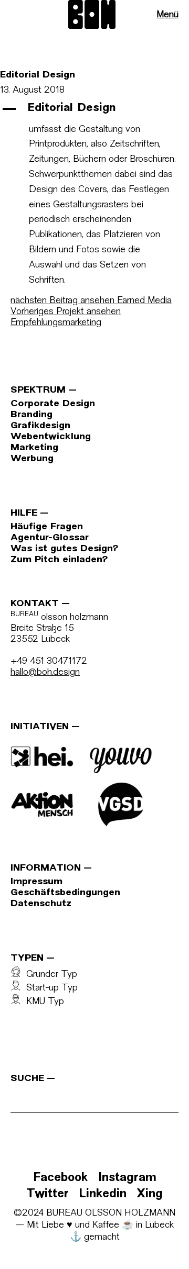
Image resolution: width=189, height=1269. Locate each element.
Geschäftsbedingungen (65, 892)
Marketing (34, 447)
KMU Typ (42, 1001)
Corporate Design (52, 403)
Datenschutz (40, 903)
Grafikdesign (40, 425)
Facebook (60, 1178)
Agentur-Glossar (49, 537)
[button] (94, 109)
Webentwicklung (50, 436)
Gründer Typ (49, 974)
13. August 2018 (32, 90)
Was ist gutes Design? (64, 548)
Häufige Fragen (46, 526)
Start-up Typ (49, 988)
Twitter (47, 1194)
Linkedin (103, 1194)
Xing (149, 1194)
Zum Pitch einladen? (59, 559)
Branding (31, 414)
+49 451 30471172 (48, 661)
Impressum (36, 881)
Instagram (127, 1178)
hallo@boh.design (45, 672)
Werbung (32, 458)
